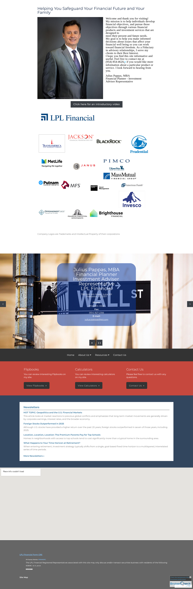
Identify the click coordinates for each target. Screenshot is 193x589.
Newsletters (31, 407)
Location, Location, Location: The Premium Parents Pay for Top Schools (62, 435)
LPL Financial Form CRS (31, 554)
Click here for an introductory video (96, 104)
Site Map (24, 577)
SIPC (44, 559)
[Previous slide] (3, 304)
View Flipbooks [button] (35, 385)
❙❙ (99, 343)
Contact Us (119, 355)
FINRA (40, 559)
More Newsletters (34, 456)
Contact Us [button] (135, 385)
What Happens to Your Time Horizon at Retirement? (52, 443)
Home (70, 355)
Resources (101, 355)
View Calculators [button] (87, 385)
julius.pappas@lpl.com (96, 319)
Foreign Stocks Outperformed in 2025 (44, 423)
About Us (83, 355)
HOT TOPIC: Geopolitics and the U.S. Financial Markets (53, 412)
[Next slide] (190, 304)
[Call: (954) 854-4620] (125, 62)
